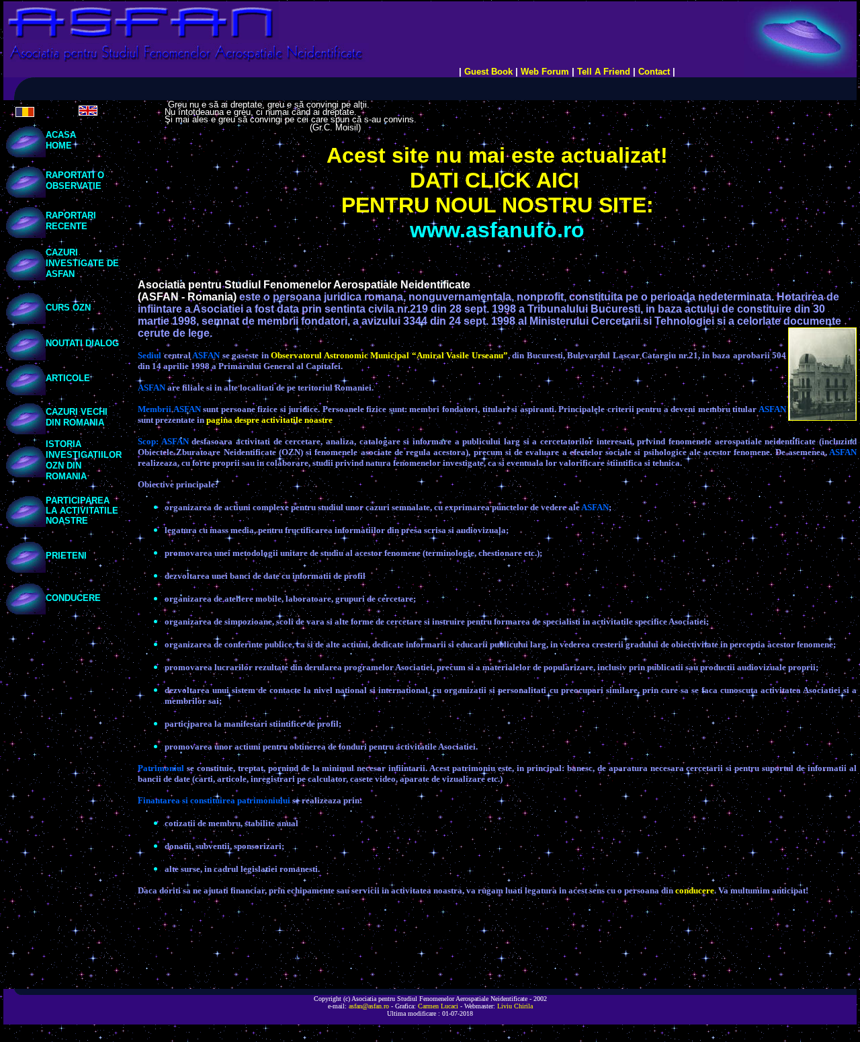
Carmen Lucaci (438, 1006)
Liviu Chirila (515, 1006)
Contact (654, 72)
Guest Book (488, 72)
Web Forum (545, 72)
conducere (694, 890)
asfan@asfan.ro (369, 1006)
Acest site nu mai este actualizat (493, 155)
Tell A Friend (603, 72)
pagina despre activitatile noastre (269, 420)
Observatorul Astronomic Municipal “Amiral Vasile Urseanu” (389, 355)
